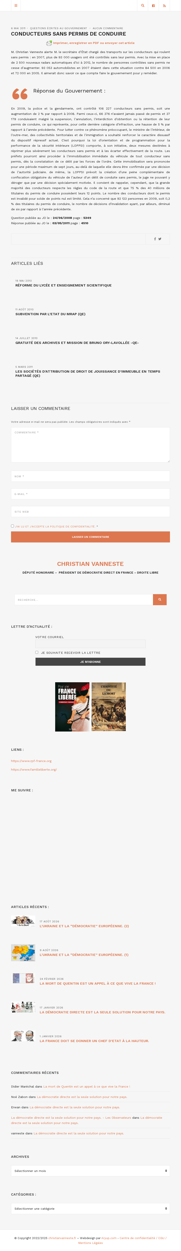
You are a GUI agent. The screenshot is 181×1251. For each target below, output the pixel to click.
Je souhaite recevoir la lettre (70, 652)
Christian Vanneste (90, 563)
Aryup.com (109, 1238)
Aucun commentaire (108, 28)
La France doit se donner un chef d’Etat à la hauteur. (94, 1041)
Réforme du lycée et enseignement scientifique (63, 285)
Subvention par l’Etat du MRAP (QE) (50, 314)
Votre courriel (49, 637)
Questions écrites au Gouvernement (58, 28)
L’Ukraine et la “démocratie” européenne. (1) (84, 955)
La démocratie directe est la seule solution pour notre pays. (102, 1012)
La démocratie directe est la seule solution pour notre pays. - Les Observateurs (71, 1117)
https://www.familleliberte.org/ (34, 769)
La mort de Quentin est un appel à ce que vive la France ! (98, 983)
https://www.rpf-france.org (31, 761)
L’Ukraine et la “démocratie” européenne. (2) (84, 926)
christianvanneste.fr (62, 1238)
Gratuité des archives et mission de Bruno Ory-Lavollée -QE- (77, 343)
